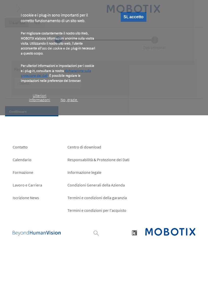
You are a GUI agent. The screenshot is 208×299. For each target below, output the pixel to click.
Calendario (22, 159)
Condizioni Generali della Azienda (96, 185)
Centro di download (84, 147)
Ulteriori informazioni (39, 97)
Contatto (20, 147)
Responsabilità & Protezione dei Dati (98, 159)
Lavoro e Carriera (27, 185)
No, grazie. (69, 99)
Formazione (23, 172)
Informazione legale (84, 172)
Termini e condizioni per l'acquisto (96, 210)
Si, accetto (134, 17)
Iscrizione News (26, 197)
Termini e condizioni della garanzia (97, 197)
